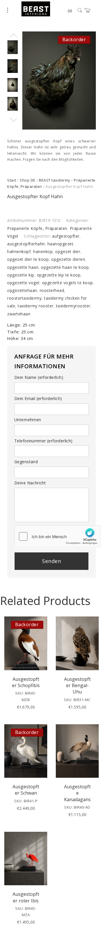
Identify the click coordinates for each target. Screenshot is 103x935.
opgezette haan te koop (65, 267)
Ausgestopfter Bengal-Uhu (77, 685)
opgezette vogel (23, 282)
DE (70, 10)
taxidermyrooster (73, 306)
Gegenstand (26, 461)
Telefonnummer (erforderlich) (43, 440)
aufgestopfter (66, 236)
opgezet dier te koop (28, 259)
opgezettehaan (22, 290)
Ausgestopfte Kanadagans (77, 793)
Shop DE (27, 180)
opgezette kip (20, 275)
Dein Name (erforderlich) (38, 377)
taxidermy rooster (36, 306)
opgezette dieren (68, 259)
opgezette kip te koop (59, 275)
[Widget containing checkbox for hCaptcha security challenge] (57, 536)
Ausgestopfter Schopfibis (26, 682)
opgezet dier (67, 251)
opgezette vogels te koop (67, 282)
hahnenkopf (19, 251)
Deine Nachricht (30, 483)
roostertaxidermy (24, 298)
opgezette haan (22, 267)
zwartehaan (18, 314)
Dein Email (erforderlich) (38, 398)
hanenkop (43, 251)
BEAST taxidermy (54, 180)
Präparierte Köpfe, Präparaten (37, 228)
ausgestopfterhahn (26, 243)
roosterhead (52, 290)
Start (11, 180)
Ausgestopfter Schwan (26, 789)
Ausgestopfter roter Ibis (26, 897)
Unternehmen (27, 419)
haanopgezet (60, 243)
